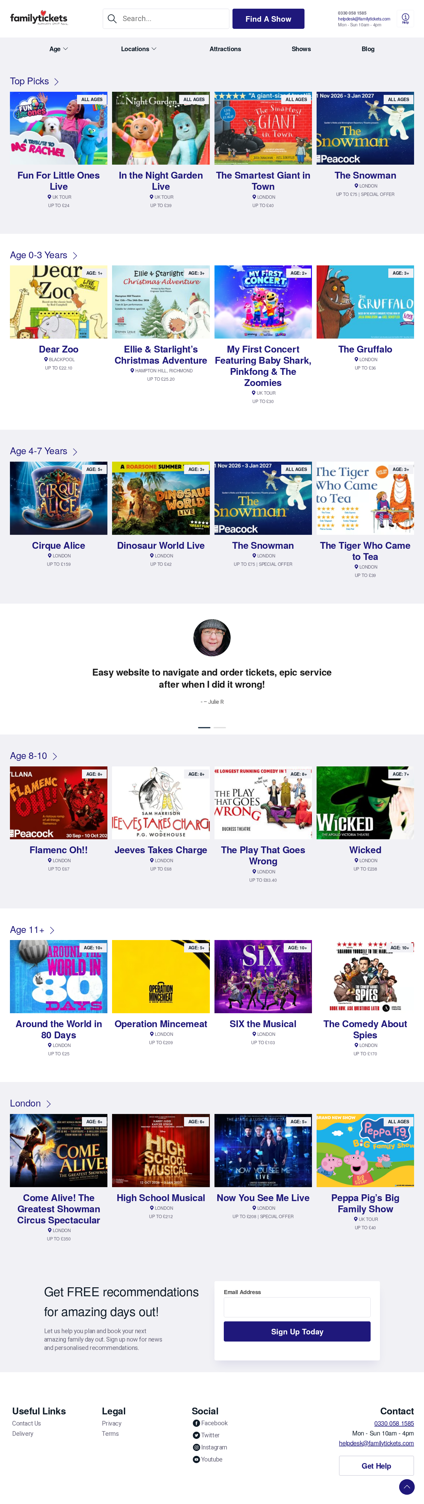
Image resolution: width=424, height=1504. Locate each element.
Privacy (111, 1423)
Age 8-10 (28, 755)
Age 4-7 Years (38, 450)
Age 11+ (27, 929)
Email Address (242, 1292)
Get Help (376, 1465)
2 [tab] (220, 727)
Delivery (22, 1433)
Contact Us (26, 1423)
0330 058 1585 (352, 13)
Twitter (210, 1435)
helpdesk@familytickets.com (364, 19)
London (25, 1102)
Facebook (214, 1423)
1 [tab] (204, 727)
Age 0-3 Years (38, 254)
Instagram (214, 1447)
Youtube (212, 1459)
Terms (110, 1433)
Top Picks (29, 80)
